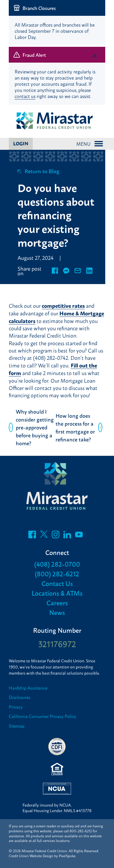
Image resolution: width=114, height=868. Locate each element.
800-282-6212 (81, 831)
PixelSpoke (67, 856)
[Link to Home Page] (57, 121)
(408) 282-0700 (57, 564)
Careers (57, 602)
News (57, 612)
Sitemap (16, 726)
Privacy (16, 707)
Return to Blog (42, 171)
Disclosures (19, 697)
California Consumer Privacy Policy (42, 716)
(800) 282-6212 (57, 573)
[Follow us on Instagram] (55, 536)
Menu (83, 143)
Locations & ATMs (57, 593)
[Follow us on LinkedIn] (67, 536)
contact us (25, 96)
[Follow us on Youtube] (79, 536)
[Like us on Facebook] (32, 536)
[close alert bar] (94, 9)
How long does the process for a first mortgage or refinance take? (75, 427)
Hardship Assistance (28, 688)
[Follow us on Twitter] (44, 536)
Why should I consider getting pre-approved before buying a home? (35, 427)
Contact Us (57, 583)
